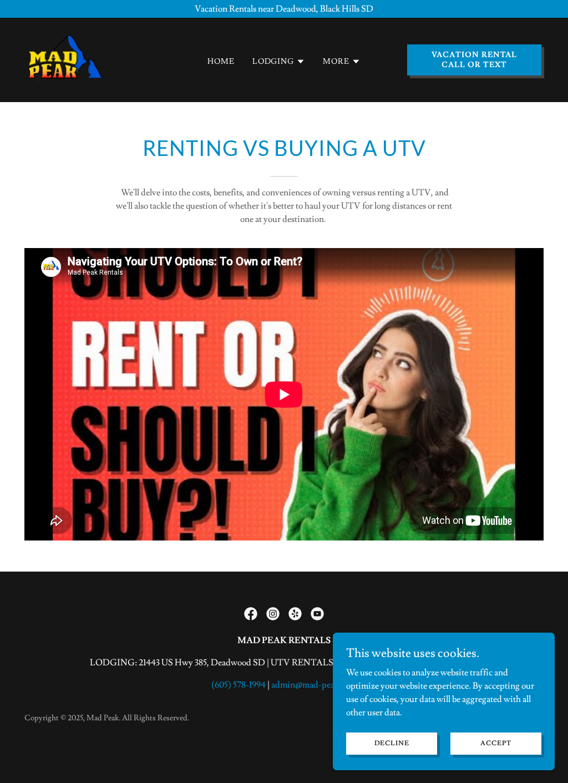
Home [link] (221, 62)
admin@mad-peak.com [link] (314, 684)
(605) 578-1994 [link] (238, 684)
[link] (65, 57)
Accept (495, 743)
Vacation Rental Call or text (475, 60)
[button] (279, 61)
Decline (391, 743)
